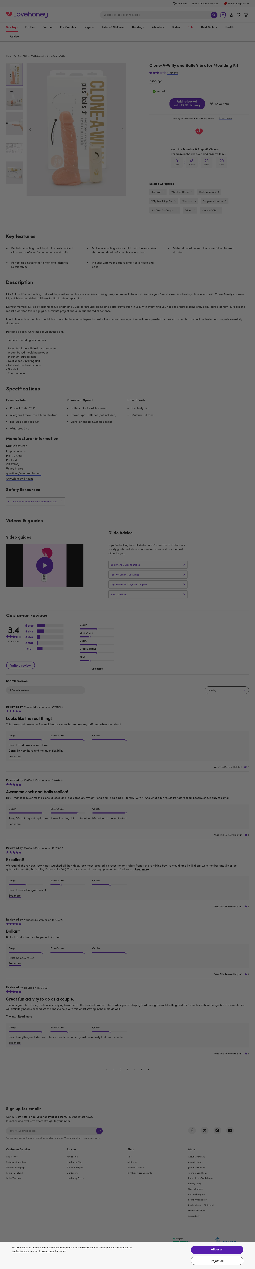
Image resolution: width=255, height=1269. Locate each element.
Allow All (217, 1249)
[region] (127, 1255)
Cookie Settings (20, 1251)
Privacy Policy (46, 1251)
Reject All (217, 1261)
